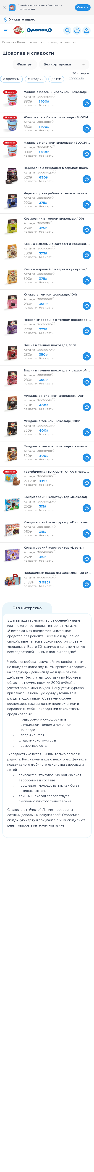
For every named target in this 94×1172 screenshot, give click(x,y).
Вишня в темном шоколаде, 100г (50, 345)
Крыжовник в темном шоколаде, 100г (54, 219)
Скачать (82, 7)
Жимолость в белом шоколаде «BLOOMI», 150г (57, 117)
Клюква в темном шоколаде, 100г (51, 294)
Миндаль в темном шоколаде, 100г (52, 421)
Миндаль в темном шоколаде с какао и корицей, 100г (57, 446)
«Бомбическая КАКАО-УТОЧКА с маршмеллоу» (57, 472)
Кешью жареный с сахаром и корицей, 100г (57, 244)
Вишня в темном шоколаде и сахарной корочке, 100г (57, 370)
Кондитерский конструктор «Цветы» (54, 548)
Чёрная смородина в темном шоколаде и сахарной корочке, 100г (57, 320)
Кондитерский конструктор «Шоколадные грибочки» (57, 497)
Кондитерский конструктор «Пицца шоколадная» (57, 522)
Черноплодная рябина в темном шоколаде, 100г (57, 193)
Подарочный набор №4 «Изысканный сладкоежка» (57, 573)
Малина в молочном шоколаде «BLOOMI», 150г (57, 143)
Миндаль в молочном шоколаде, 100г (54, 396)
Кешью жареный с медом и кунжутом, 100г (57, 269)
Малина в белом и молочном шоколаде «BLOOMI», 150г (57, 92)
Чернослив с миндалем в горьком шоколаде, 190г (57, 168)
